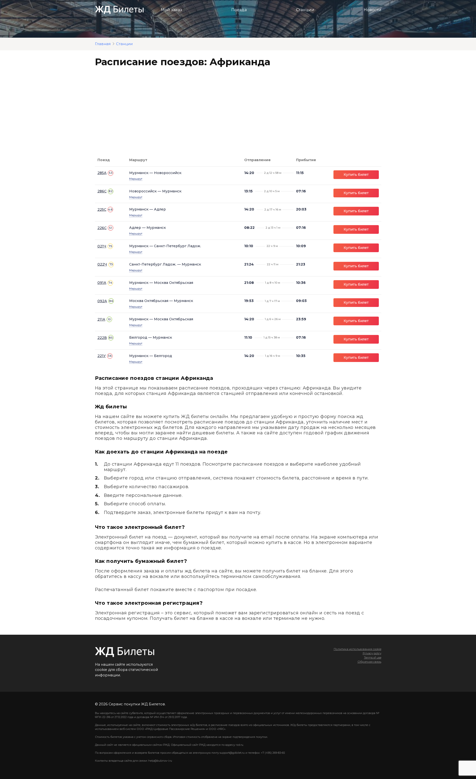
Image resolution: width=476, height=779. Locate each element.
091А (101, 282)
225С (101, 209)
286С (102, 191)
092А (102, 301)
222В (102, 337)
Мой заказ (171, 9)
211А (101, 319)
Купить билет (356, 174)
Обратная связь (369, 661)
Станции (305, 9)
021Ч (101, 246)
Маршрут (135, 178)
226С (102, 228)
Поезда (239, 9)
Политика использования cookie (357, 649)
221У (101, 356)
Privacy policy (372, 653)
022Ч (102, 264)
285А (102, 173)
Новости (372, 9)
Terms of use (372, 657)
